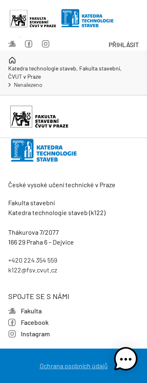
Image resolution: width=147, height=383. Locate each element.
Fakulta (14, 44)
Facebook (31, 44)
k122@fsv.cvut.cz (32, 270)
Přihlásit (124, 44)
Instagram (48, 44)
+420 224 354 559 (32, 260)
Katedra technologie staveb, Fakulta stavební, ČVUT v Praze (65, 72)
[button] (126, 360)
